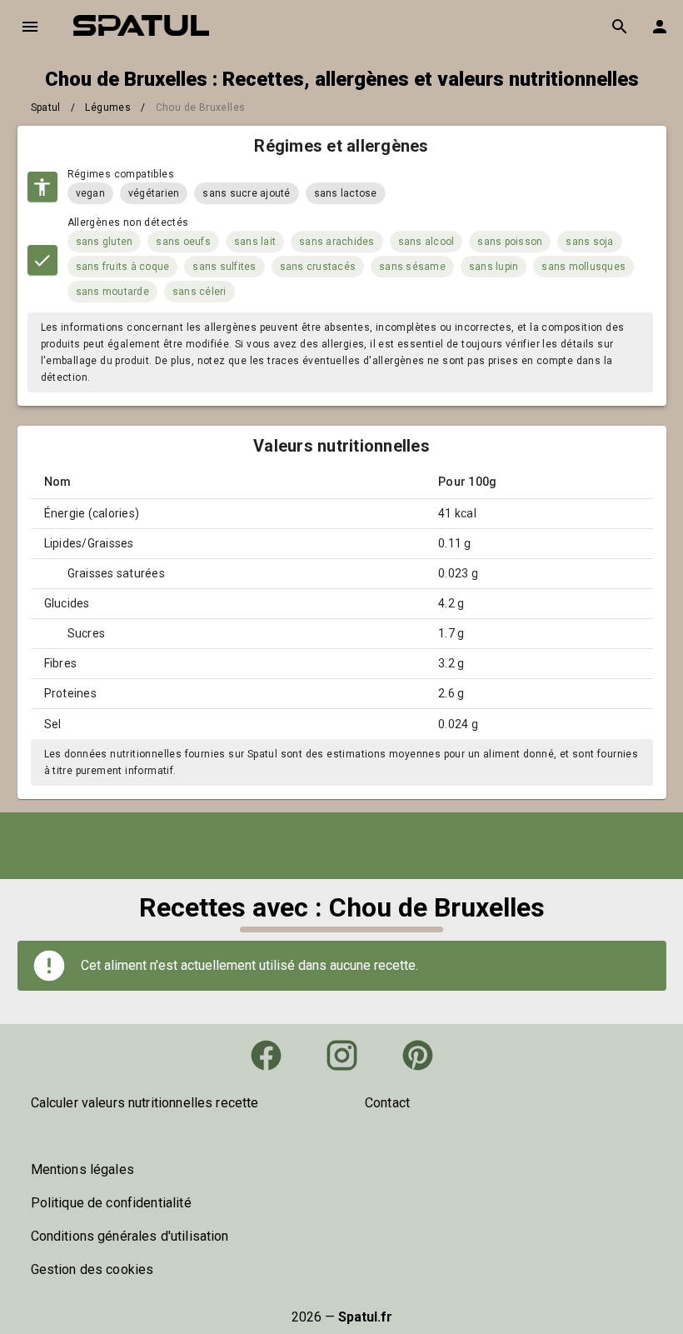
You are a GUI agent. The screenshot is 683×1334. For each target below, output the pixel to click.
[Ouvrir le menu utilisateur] (660, 27)
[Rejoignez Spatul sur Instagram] (342, 1055)
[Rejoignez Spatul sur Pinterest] (417, 1055)
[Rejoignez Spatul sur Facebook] (266, 1055)
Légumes (108, 107)
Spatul (46, 107)
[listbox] (174, 1103)
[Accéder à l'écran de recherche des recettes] (620, 27)
